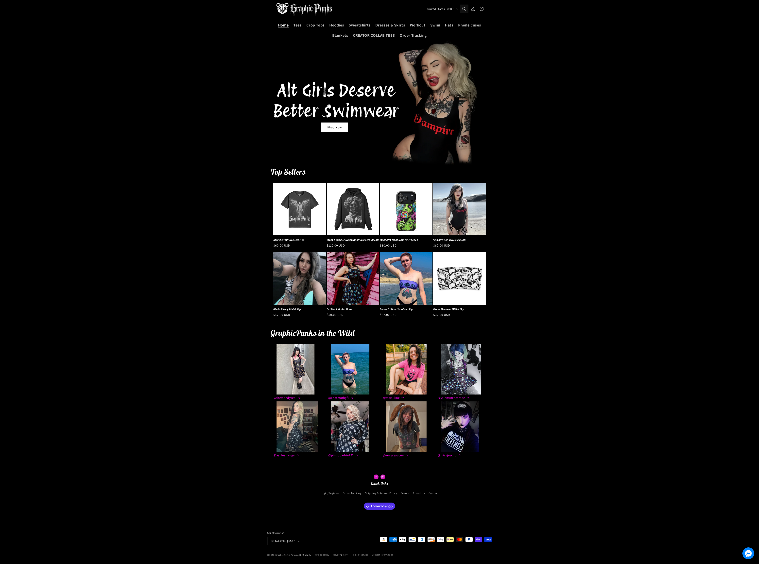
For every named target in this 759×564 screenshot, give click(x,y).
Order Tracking (352, 493)
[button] (464, 9)
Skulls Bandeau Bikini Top (448, 309)
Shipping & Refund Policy (381, 493)
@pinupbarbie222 (341, 455)
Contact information (382, 554)
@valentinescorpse (451, 398)
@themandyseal (285, 398)
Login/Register (329, 493)
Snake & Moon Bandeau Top (396, 309)
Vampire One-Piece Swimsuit (449, 240)
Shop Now (334, 127)
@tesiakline (391, 398)
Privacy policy (340, 554)
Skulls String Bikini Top (287, 309)
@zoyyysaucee (393, 455)
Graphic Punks (282, 555)
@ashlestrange (284, 455)
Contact (434, 493)
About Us (419, 493)
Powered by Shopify (301, 555)
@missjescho (447, 455)
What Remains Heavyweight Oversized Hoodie (353, 240)
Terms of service (359, 554)
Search (405, 493)
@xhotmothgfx (338, 398)
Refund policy (322, 554)
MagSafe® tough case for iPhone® (399, 240)
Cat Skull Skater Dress (339, 309)
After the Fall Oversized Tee (288, 240)
